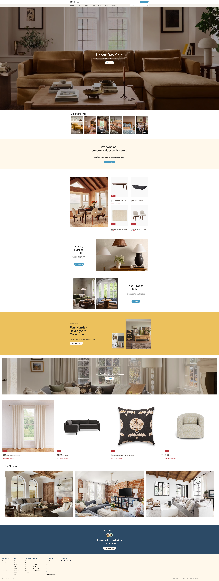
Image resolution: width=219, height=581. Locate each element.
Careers (3, 560)
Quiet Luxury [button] (97, 174)
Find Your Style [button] (109, 162)
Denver (26, 570)
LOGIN (135, 1)
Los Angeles (35, 560)
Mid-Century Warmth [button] (75, 174)
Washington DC (36, 568)
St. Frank (47, 568)
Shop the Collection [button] (79, 264)
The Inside (48, 566)
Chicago (26, 564)
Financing (16, 562)
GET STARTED (144, 1)
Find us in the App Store (176, 578)
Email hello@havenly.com (50, 574)
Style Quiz (16, 560)
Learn (15, 574)
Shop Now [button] (109, 62)
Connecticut (27, 566)
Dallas (26, 568)
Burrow (47, 564)
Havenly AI (16, 572)
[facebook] (61, 560)
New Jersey (35, 562)
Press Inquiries (5, 570)
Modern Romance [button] (87, 174)
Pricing (3, 566)
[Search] (147, 5)
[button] (77, 125)
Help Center (16, 568)
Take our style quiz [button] (109, 548)
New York (35, 564)
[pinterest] (70, 560)
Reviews (4, 564)
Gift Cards (16, 564)
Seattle (34, 566)
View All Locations (36, 570)
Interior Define (49, 560)
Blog (3, 568)
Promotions (16, 570)
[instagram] (67, 560)
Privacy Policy (182, 578)
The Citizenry (48, 562)
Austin (26, 560)
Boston (26, 562)
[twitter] (64, 560)
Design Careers (5, 562)
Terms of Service (187, 578)
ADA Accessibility (192, 578)
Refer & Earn (16, 566)
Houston (27, 572)
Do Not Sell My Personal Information (200, 578)
